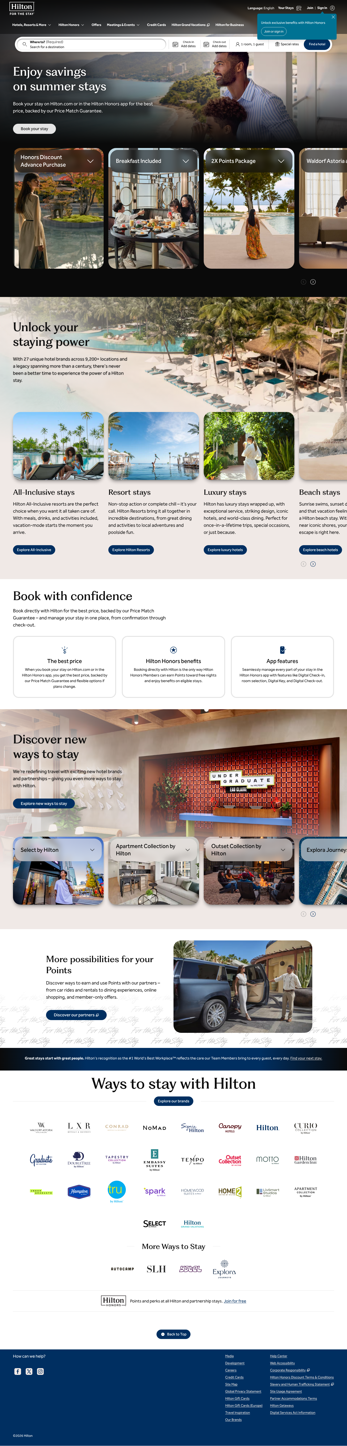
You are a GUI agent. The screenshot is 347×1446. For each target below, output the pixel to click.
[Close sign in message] (333, 17)
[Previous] (303, 282)
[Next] (313, 282)
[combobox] (91, 44)
